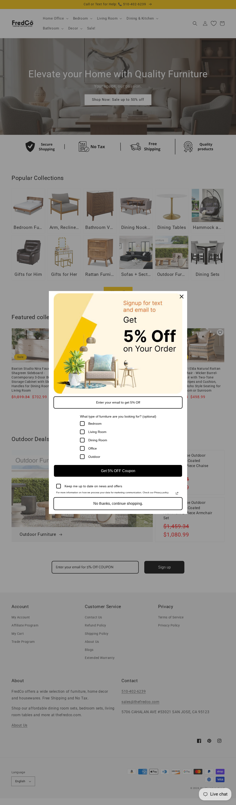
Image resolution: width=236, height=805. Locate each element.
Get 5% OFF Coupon (118, 471)
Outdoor (94, 457)
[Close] (181, 296)
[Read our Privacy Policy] (177, 493)
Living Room (97, 432)
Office (92, 448)
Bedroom (95, 423)
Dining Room (97, 440)
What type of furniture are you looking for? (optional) (118, 416)
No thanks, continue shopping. (118, 503)
